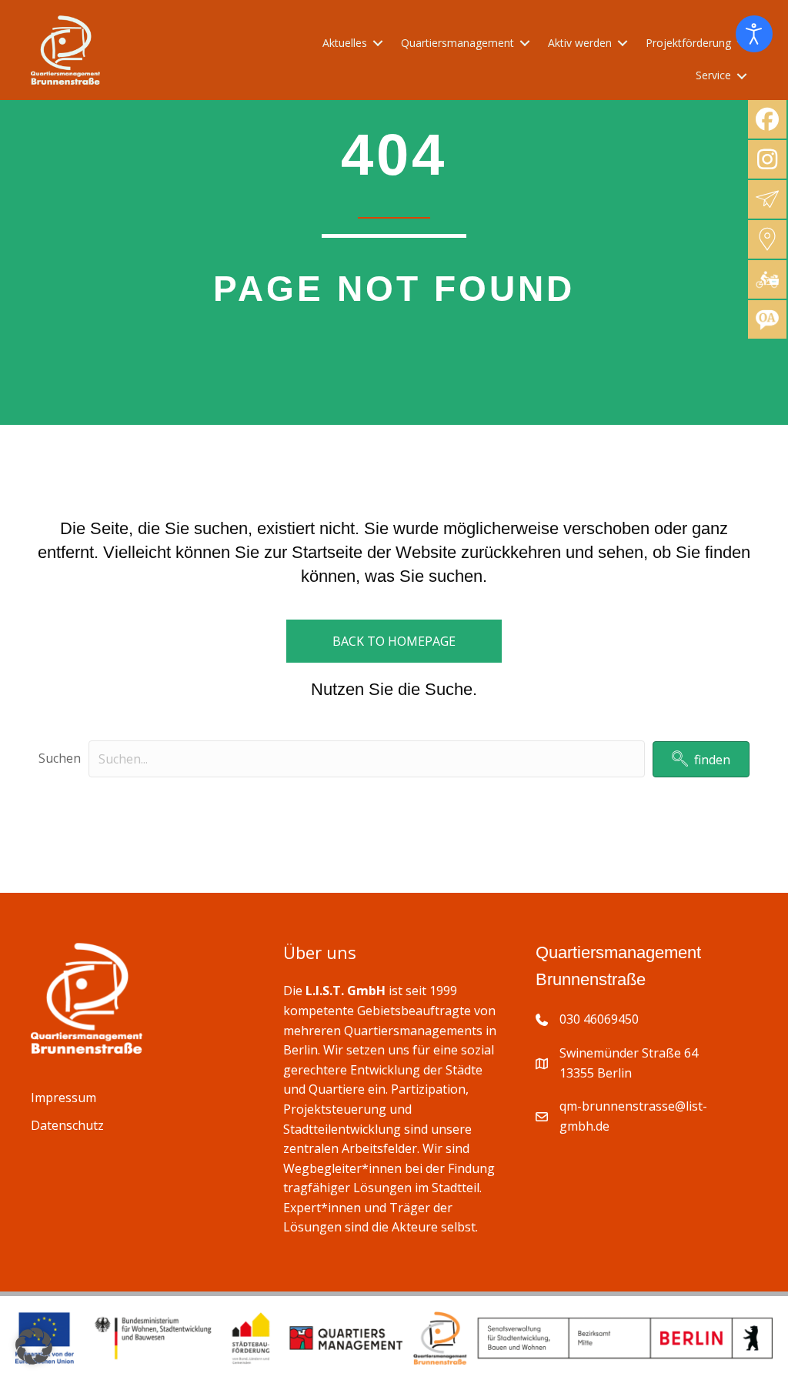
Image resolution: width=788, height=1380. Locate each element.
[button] (701, 759)
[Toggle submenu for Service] (742, 76)
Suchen (59, 758)
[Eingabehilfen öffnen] (754, 33)
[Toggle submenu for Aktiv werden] (622, 43)
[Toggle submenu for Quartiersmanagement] (525, 43)
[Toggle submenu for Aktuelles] (378, 43)
